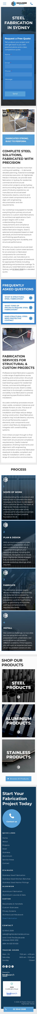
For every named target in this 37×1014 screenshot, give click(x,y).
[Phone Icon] (31, 5)
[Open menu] (4, 3)
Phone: (8, 71)
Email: (7, 63)
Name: (7, 55)
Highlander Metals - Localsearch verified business (12, 988)
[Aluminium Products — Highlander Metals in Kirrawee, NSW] (18, 720)
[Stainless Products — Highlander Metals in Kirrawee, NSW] (18, 755)
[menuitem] (18, 838)
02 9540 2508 (17, 269)
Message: (9, 79)
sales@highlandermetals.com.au (15, 934)
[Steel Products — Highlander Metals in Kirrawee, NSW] (18, 685)
